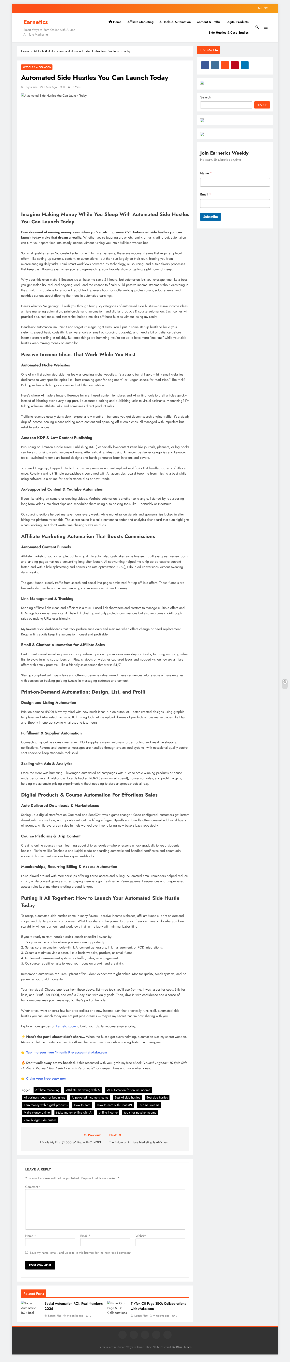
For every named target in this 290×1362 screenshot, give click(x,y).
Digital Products (237, 22)
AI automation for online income (128, 1090)
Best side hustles (157, 1097)
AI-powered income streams (90, 1097)
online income (108, 1112)
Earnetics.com (66, 1026)
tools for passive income (140, 1112)
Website (141, 1236)
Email (85, 1236)
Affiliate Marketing (140, 22)
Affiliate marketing (47, 1090)
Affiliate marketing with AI (83, 1090)
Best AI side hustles (127, 1097)
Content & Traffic (209, 22)
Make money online (37, 1112)
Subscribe (210, 216)
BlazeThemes (183, 1347)
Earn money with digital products (45, 1105)
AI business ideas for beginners (44, 1097)
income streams (149, 1105)
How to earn (82, 1105)
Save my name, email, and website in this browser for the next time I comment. (81, 1253)
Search (205, 97)
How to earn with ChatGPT (114, 1105)
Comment (33, 1187)
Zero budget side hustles (40, 1120)
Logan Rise (31, 87)
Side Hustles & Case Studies (229, 32)
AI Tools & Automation (175, 22)
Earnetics (35, 22)
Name (30, 1236)
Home (117, 22)
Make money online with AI (74, 1112)
